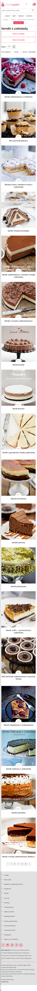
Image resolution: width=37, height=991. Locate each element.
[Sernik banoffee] (18, 792)
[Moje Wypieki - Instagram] (7, 945)
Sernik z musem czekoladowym (18, 321)
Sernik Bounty (18, 408)
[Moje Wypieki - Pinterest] (16, 945)
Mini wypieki (28, 23)
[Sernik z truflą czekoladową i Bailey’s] (18, 836)
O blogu (6, 875)
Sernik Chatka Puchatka (18, 231)
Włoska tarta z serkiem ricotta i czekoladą (18, 185)
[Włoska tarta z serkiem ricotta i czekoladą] (18, 164)
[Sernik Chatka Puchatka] (18, 210)
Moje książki (7, 879)
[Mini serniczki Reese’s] (18, 120)
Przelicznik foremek (9, 930)
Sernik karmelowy (18, 498)
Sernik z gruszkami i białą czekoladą (18, 452)
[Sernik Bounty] (18, 388)
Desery (5, 20)
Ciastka (29, 16)
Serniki (16, 52)
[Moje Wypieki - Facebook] (3, 945)
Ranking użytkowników (10, 921)
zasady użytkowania (7, 976)
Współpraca (7, 889)
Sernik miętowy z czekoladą (18, 769)
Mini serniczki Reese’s (18, 140)
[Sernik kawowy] (18, 521)
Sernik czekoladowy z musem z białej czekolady (18, 275)
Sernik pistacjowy (18, 586)
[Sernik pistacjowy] (18, 565)
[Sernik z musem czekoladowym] (18, 300)
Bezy (14, 16)
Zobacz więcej (18, 23)
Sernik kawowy (18, 542)
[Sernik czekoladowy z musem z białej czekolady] (18, 254)
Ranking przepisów (9, 916)
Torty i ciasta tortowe (25, 20)
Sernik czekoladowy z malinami (18, 97)
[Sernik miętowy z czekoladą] (18, 748)
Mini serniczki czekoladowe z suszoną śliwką (18, 677)
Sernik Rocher (18, 365)
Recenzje (6, 898)
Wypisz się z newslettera (11, 939)
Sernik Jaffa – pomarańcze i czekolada (18, 631)
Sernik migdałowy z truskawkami (18, 725)
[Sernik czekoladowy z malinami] (18, 76)
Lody (12, 20)
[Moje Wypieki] (10, 4)
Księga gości (7, 935)
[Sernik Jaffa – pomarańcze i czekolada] (18, 609)
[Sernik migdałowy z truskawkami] (18, 704)
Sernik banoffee (18, 813)
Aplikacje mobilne (9, 912)
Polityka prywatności (29, 974)
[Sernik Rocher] (18, 344)
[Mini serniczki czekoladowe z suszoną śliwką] (18, 655)
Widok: (3, 47)
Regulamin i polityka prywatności (13, 884)
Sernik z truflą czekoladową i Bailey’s (18, 856)
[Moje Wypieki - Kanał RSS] (21, 945)
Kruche (21, 16)
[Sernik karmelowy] (18, 478)
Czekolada (9, 23)
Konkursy (6, 903)
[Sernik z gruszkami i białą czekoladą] (18, 431)
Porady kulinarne (9, 907)
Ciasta (7, 16)
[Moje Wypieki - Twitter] (12, 945)
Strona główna (6, 52)
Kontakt (6, 893)
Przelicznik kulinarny (10, 926)
